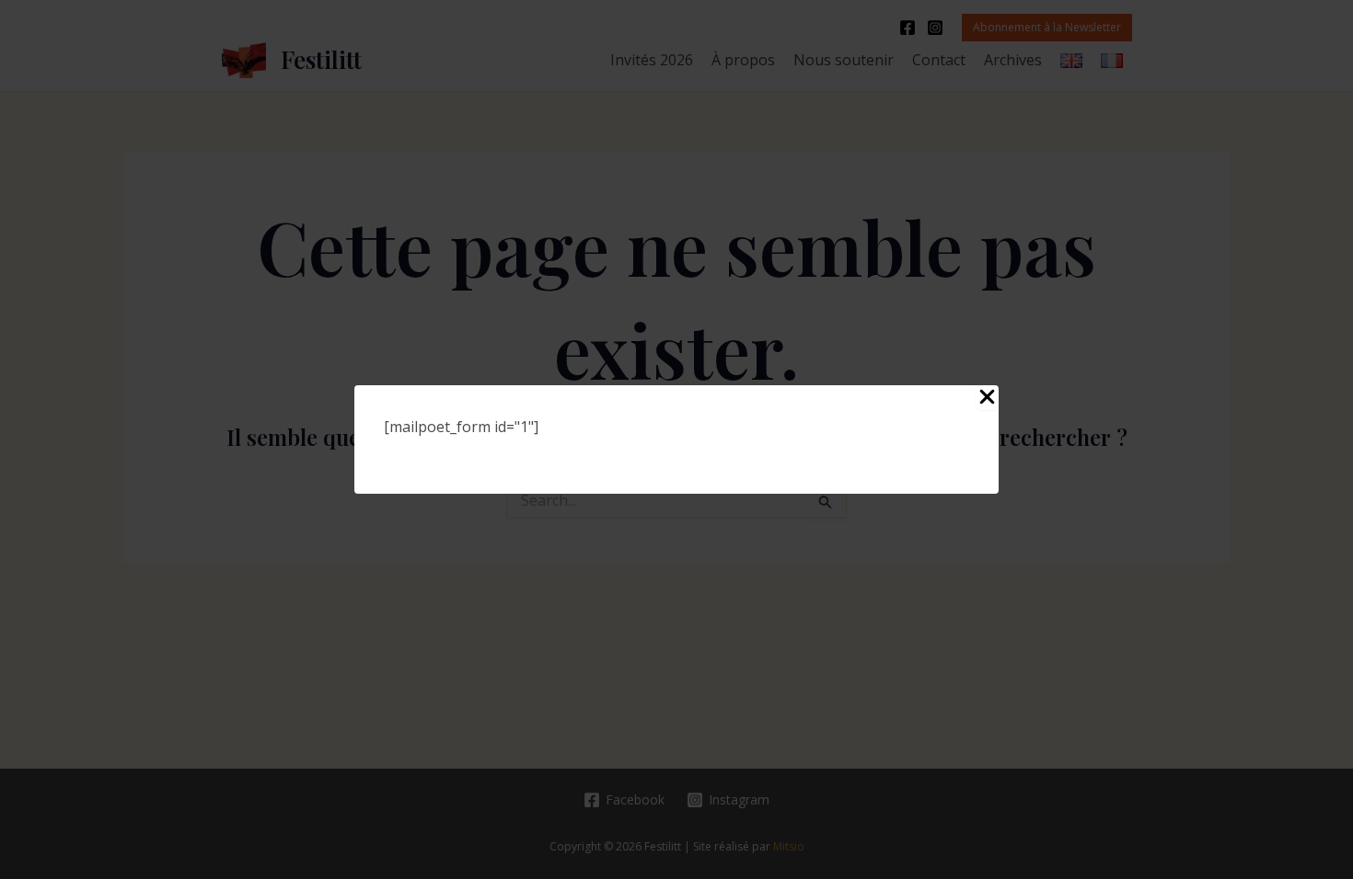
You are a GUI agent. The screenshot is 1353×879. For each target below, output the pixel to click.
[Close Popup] (987, 397)
